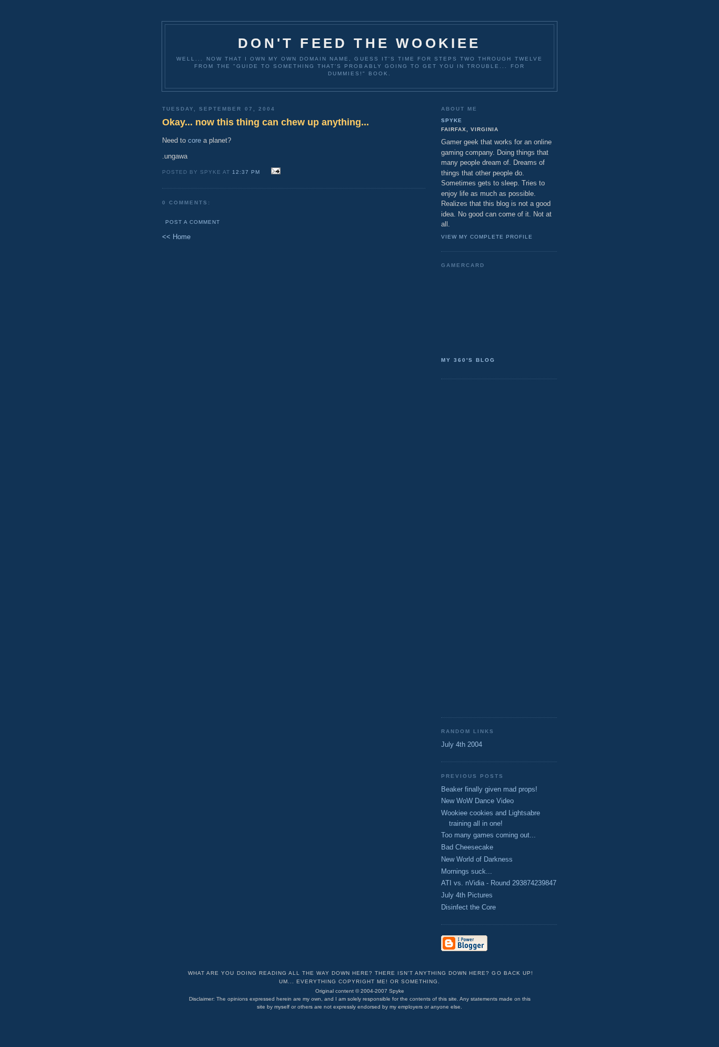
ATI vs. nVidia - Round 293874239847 (498, 883)
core (194, 140)
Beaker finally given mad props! (489, 789)
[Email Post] (274, 171)
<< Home (176, 237)
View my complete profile (487, 237)
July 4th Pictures (467, 895)
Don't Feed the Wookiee (359, 43)
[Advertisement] (483, 547)
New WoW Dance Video (477, 801)
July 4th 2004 (461, 744)
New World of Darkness (477, 859)
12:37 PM (246, 172)
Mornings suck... (466, 871)
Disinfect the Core (468, 907)
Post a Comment (192, 222)
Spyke (451, 120)
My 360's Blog (468, 360)
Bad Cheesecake (467, 847)
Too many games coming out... (488, 835)
